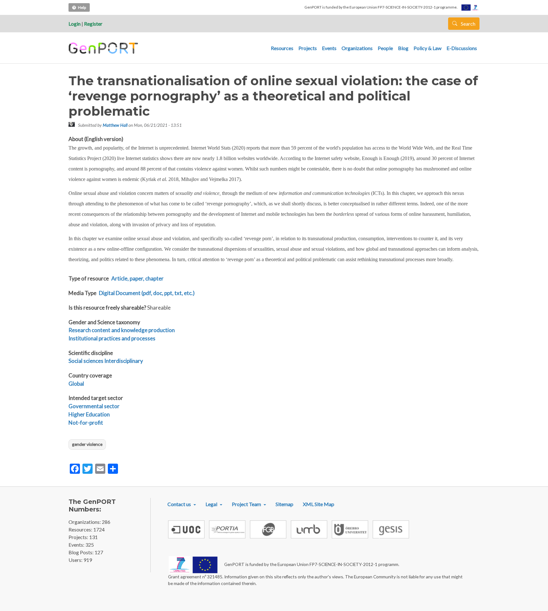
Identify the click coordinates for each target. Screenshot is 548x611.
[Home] (104, 48)
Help (82, 7)
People (385, 48)
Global (76, 383)
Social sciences (85, 360)
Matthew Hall (115, 125)
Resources (282, 48)
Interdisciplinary (123, 360)
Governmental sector (94, 406)
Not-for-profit (85, 422)
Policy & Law (427, 48)
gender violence (87, 444)
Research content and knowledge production (121, 330)
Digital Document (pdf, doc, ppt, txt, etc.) (147, 293)
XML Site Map (318, 504)
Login (74, 24)
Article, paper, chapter (137, 278)
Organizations (357, 48)
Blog (403, 48)
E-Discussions (462, 48)
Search (467, 24)
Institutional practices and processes (111, 338)
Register (93, 24)
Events (329, 48)
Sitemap (284, 504)
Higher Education (89, 414)
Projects (307, 48)
